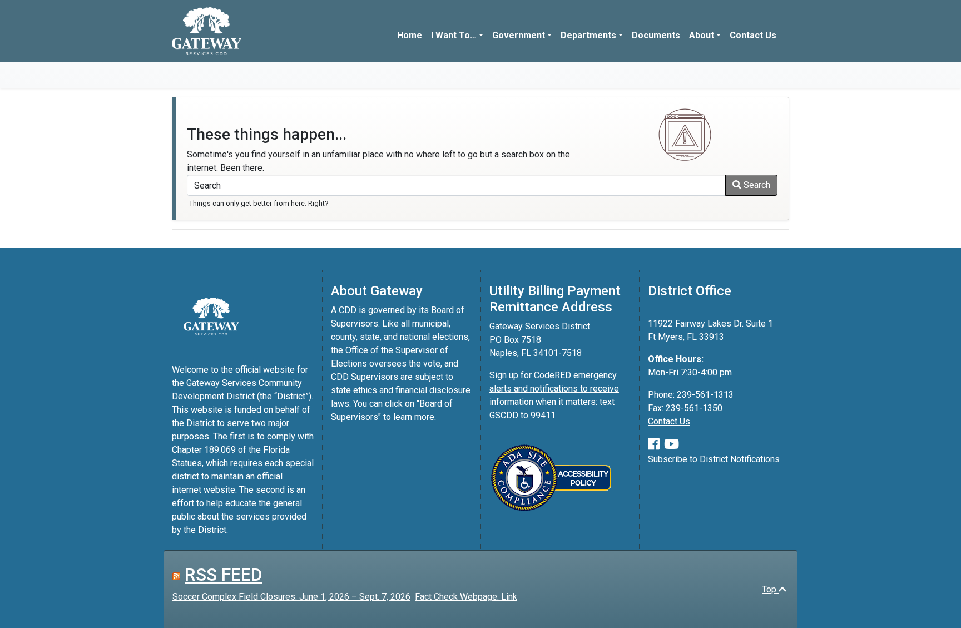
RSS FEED (223, 574)
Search (755, 185)
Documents (656, 35)
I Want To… (454, 35)
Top (770, 589)
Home (409, 35)
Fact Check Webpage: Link (466, 596)
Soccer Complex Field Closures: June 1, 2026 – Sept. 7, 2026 (291, 596)
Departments (588, 35)
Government (518, 35)
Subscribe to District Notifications (714, 459)
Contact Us (753, 35)
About (701, 35)
